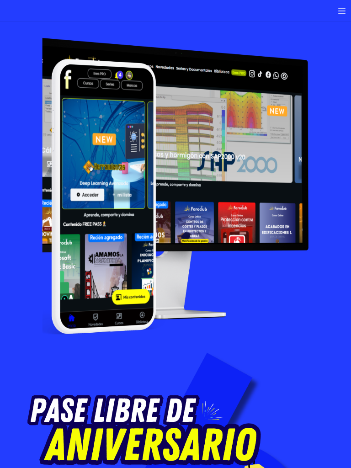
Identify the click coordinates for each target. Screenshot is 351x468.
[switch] (341, 10)
